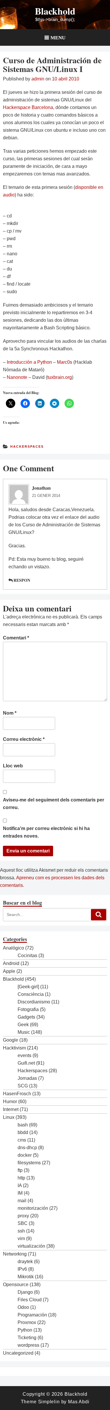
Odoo (23, 1307)
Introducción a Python (29, 362)
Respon (21, 580)
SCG (23, 1085)
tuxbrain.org (59, 377)
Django (25, 1292)
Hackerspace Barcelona (28, 107)
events (24, 1055)
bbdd (23, 1132)
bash (23, 1124)
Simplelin (49, 1401)
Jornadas (27, 1078)
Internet (10, 1109)
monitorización (33, 1208)
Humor (10, 1101)
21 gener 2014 (46, 495)
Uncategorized (18, 1353)
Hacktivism (14, 1047)
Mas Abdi (78, 1401)
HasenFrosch (17, 1093)
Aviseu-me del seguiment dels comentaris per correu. (53, 803)
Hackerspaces (27, 446)
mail (22, 1200)
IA (20, 1185)
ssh (21, 1230)
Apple (9, 971)
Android (11, 963)
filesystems (29, 1162)
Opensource (15, 1284)
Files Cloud (30, 1299)
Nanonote (17, 377)
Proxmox (27, 1322)
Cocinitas (27, 955)
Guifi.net (26, 1063)
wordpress (28, 1345)
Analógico (13, 947)
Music (24, 1032)
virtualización (31, 1246)
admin (37, 78)
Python (25, 1330)
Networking (15, 1253)
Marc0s (64, 362)
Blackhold (55, 11)
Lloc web (13, 765)
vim (21, 1238)
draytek (25, 1261)
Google (10, 1040)
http (21, 1177)
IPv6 (22, 1269)
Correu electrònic (24, 739)
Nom (9, 713)
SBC (23, 1223)
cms (22, 1140)
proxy (23, 1215)
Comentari (16, 637)
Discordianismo (34, 1001)
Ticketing (27, 1337)
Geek (23, 1024)
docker (25, 1155)
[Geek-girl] (28, 986)
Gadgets (26, 1017)
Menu (57, 37)
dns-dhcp (27, 1147)
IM (20, 1193)
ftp (20, 1170)
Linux (8, 1117)
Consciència (31, 994)
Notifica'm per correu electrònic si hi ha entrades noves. (46, 832)
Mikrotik (26, 1276)
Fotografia (28, 1009)
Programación (32, 1314)
